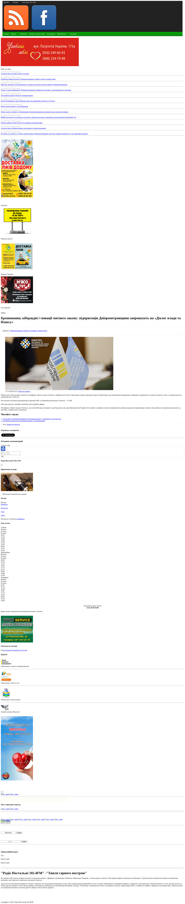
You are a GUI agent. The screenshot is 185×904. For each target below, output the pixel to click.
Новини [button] (13, 34)
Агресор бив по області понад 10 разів (15, 74)
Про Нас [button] (6, 2)
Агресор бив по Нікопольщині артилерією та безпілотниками (23, 128)
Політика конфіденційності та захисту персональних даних (22, 895)
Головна (6, 34)
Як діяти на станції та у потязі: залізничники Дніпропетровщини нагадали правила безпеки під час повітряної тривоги (44, 134)
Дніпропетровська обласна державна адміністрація (28, 331)
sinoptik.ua (20, 519)
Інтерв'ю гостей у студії (37, 34)
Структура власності (8, 898)
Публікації (23, 34)
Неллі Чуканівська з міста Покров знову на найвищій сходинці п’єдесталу (28, 101)
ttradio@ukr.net (15, 859)
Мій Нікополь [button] (61, 34)
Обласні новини (24, 391)
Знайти (19, 833)
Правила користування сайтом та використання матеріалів (22, 891)
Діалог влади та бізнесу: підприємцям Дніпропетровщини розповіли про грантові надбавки (35, 112)
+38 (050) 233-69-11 (12, 855)
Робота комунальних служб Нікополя (14, 106)
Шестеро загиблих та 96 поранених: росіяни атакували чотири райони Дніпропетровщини (34, 84)
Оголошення (51, 34)
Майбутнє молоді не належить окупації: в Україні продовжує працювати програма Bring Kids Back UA (38, 117)
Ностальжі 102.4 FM (29, 2)
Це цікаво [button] (73, 34)
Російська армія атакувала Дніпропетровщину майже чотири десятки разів (28, 79)
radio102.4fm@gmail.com (10, 865)
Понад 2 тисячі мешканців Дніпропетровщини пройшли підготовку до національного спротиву (36, 90)
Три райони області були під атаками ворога (17, 95)
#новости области (13, 424)
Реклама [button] (15, 2)
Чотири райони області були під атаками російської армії (21, 123)
